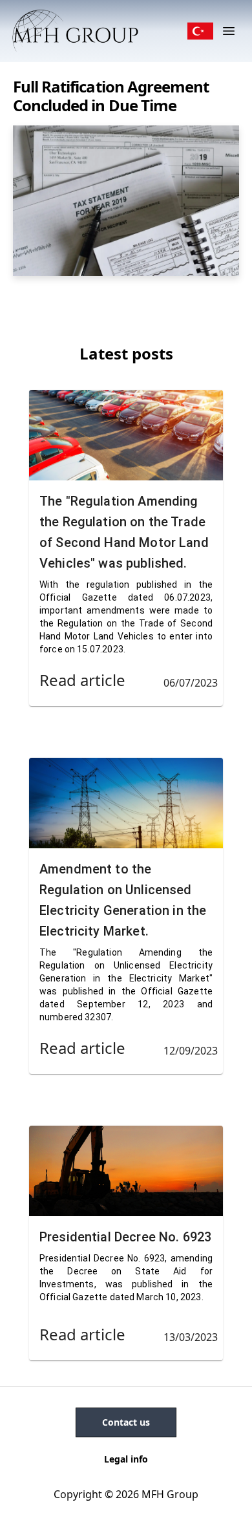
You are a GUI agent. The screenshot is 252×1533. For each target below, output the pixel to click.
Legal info (126, 1459)
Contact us (126, 1422)
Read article (82, 680)
